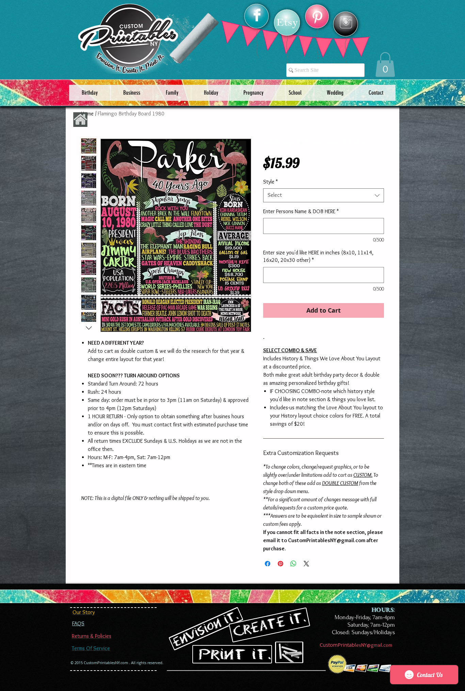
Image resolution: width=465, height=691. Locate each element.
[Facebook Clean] (257, 15)
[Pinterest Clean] (317, 17)
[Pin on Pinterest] (280, 564)
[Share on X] (306, 564)
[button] (385, 64)
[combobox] (323, 195)
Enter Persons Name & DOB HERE (301, 211)
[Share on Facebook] (267, 564)
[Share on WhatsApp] (293, 564)
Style (270, 181)
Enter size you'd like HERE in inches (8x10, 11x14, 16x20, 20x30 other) (318, 256)
